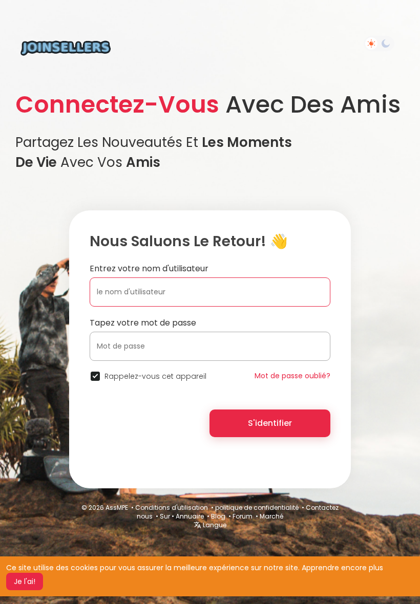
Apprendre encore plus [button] (342, 568)
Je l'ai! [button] (24, 581)
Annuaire (190, 516)
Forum (243, 516)
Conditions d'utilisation (171, 507)
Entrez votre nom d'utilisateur (149, 268)
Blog (218, 516)
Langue (213, 525)
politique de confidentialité (257, 507)
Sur (165, 516)
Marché (271, 516)
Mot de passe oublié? (292, 376)
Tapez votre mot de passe (143, 323)
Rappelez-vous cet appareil (155, 376)
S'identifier (270, 423)
